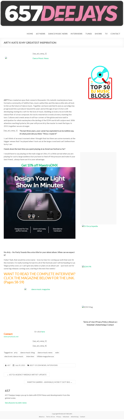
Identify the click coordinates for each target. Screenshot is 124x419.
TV (106, 33)
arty (15, 352)
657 (8, 365)
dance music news (45, 352)
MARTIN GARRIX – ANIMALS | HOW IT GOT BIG (49, 382)
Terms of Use (88, 322)
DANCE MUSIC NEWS (58, 33)
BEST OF (33, 365)
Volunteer (91, 325)
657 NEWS (40, 33)
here (43, 331)
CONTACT (115, 33)
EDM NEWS (42, 365)
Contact (110, 325)
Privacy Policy (101, 322)
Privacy (58, 417)
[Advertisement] (98, 188)
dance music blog (27, 352)
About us (112, 322)
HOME (30, 33)
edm (57, 352)
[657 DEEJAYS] (62, 1)
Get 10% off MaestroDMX (39, 165)
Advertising (101, 325)
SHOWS (98, 33)
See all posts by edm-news (16, 403)
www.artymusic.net (11, 336)
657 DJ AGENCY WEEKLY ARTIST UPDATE (26, 374)
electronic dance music (13, 356)
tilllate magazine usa (45, 356)
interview (30, 356)
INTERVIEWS (76, 33)
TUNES (88, 33)
